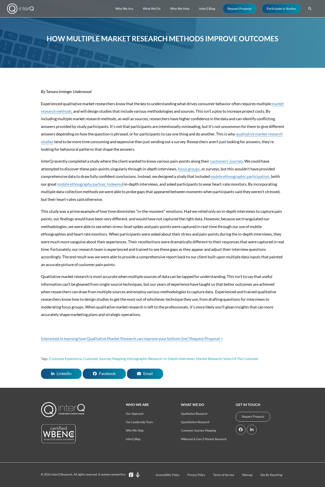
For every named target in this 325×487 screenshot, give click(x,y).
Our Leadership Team (139, 422)
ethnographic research (144, 358)
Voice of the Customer (240, 358)
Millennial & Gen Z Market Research (204, 439)
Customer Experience (65, 358)
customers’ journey (226, 161)
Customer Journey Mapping (198, 430)
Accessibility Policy (168, 475)
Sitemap (247, 475)
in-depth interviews (179, 358)
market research (209, 358)
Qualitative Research (194, 413)
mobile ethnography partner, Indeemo (89, 184)
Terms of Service (223, 475)
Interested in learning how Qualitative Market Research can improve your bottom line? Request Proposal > (132, 338)
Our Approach (134, 413)
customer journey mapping (104, 358)
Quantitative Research (195, 422)
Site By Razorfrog (271, 475)
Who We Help (134, 430)
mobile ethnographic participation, (240, 176)
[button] (309, 8)
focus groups (189, 168)
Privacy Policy (196, 475)
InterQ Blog (133, 439)
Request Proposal (253, 416)
